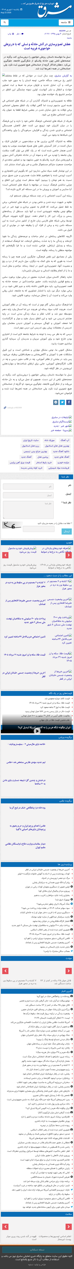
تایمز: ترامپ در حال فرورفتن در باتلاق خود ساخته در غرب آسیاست (41, 1185)
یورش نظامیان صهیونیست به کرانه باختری (52, 1121)
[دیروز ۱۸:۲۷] (59, 624)
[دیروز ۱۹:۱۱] (59, 831)
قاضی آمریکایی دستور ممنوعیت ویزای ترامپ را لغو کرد (47, 938)
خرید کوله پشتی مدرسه (31, 468)
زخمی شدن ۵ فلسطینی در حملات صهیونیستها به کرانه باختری (44, 1147)
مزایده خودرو (63, 462)
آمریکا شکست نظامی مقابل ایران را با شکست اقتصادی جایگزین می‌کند (40, 1022)
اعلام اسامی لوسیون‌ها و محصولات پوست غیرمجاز (55, 1238)
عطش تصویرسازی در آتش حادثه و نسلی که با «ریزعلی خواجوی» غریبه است (37, 46)
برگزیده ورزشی (65, 737)
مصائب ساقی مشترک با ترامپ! (57, 951)
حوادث (69, 958)
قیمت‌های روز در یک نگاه (60, 693)
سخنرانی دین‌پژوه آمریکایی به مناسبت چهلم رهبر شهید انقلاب (43, 1082)
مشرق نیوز (47, 8)
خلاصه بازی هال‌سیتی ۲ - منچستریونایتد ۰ (26, 744)
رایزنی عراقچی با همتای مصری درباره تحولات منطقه (48, 1168)
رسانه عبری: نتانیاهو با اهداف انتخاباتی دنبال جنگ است (46, 1056)
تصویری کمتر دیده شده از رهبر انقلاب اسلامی (50, 929)
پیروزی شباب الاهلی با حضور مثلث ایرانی (52, 1155)
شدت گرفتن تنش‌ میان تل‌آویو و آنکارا (54, 1112)
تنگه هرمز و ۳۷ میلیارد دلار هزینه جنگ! (53, 1052)
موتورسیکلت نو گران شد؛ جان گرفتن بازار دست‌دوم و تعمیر (44, 1000)
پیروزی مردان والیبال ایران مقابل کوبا (54, 891)
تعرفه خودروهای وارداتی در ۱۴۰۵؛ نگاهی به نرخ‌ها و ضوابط (55, 566)
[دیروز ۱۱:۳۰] (59, 785)
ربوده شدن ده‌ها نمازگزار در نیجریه (55, 1125)
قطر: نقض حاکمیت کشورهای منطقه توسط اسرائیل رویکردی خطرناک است (38, 1151)
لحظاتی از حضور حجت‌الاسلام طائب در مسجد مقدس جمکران (44, 1142)
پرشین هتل (43, 457)
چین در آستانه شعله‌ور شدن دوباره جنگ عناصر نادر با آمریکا (44, 1030)
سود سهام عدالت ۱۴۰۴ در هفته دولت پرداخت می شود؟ (46, 908)
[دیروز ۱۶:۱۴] (54, 554)
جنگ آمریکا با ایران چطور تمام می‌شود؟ (53, 904)
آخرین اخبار (66, 991)
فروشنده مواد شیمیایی (58, 468)
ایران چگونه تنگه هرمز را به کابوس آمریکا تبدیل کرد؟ (44, 727)
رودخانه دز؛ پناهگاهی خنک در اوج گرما (27, 808)
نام (69, 485)
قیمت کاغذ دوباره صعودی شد (57, 698)
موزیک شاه (50, 440)
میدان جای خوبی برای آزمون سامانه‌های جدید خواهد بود (46, 1207)
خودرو (69, 542)
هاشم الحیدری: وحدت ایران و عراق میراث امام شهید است (45, 1159)
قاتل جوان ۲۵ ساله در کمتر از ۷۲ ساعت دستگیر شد (55, 982)
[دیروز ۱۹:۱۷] (59, 606)
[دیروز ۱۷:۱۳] (59, 642)
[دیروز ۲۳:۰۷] (59, 588)
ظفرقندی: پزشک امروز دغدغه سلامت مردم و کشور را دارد (45, 1116)
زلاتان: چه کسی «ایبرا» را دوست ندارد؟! (53, 1048)
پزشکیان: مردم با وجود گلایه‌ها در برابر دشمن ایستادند (47, 1078)
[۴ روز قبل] (19, 554)
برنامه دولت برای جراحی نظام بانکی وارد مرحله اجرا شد (46, 1181)
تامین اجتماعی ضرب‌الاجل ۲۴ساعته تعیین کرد (24, 637)
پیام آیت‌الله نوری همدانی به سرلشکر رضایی (51, 882)
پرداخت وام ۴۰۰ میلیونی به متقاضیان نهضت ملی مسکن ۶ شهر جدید (25, 620)
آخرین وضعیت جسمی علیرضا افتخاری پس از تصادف (25, 602)
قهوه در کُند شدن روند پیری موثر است (21, 1238)
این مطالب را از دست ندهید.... (58, 575)
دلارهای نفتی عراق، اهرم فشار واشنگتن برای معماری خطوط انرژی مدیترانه (38, 1091)
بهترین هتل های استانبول (57, 446)
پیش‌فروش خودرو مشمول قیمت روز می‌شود (19, 566)
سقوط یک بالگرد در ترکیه (59, 1194)
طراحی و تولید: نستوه (37, 1264)
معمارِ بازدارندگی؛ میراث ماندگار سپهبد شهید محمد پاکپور (46, 1061)
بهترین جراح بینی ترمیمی (35, 451)
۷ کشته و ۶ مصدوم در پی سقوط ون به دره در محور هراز (25, 584)
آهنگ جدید (26, 457)
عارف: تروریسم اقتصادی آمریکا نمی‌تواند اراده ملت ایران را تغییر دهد (41, 1190)
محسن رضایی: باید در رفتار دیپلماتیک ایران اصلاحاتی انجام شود (43, 1086)
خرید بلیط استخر (44, 462)
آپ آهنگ (65, 440)
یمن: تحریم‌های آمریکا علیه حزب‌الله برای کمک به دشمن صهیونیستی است (38, 1099)
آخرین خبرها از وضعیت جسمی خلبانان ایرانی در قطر (23, 675)
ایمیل (68, 494)
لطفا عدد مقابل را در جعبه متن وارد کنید (55, 523)
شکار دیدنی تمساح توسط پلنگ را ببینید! (53, 1039)
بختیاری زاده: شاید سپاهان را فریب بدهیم (52, 895)
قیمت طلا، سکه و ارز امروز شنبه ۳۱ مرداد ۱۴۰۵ (24, 655)
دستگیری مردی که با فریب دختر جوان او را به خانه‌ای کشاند (45, 912)
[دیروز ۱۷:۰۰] (59, 849)
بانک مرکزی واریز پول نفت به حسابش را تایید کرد (49, 1104)
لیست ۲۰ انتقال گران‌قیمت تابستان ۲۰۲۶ (52, 1018)
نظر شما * (66, 503)
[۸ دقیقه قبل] (59, 813)
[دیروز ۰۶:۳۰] (54, 1226)
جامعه (64, 22)
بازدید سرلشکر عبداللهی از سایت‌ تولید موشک (50, 917)
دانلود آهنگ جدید (61, 451)
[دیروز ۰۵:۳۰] (19, 1226)
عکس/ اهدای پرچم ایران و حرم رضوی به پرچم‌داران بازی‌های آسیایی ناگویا (27, 828)
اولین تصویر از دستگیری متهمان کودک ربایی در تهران (47, 886)
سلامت (68, 1214)
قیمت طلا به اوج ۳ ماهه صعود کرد (55, 707)
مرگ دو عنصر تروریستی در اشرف (55, 878)
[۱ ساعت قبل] (54, 970)
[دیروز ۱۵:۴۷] (59, 767)
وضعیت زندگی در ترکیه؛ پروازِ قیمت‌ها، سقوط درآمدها (46, 1013)
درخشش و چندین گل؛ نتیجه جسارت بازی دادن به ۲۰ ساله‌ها (24, 782)
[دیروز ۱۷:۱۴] (59, 749)
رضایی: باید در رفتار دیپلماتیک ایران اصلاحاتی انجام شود (46, 1074)
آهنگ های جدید (61, 457)
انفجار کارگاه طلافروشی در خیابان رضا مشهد (51, 921)
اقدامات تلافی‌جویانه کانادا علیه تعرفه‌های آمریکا (49, 1138)
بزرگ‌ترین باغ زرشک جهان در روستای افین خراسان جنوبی (45, 1009)
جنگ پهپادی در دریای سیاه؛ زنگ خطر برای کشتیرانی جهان (45, 1035)
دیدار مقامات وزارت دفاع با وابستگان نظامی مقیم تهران (25, 846)
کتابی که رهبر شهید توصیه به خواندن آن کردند (50, 1172)
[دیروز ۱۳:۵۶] (59, 660)
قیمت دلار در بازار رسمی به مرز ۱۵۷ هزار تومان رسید (47, 711)
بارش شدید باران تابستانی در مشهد (55, 947)
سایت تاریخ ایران (31, 440)
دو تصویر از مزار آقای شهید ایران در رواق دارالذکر (49, 1026)
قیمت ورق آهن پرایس (20, 462)
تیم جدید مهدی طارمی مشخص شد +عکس (26, 762)
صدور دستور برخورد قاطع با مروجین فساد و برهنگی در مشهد (44, 1134)
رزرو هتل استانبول (30, 446)
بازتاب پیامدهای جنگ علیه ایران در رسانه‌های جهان (48, 1043)
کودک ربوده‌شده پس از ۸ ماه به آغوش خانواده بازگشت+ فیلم (44, 873)
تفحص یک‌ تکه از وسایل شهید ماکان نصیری (51, 1095)
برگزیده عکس (65, 801)
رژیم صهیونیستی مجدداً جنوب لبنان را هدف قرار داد (48, 1069)
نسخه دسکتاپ (37, 1250)
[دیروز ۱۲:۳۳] (59, 678)
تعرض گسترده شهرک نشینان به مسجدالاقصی (50, 1177)
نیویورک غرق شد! (62, 899)
